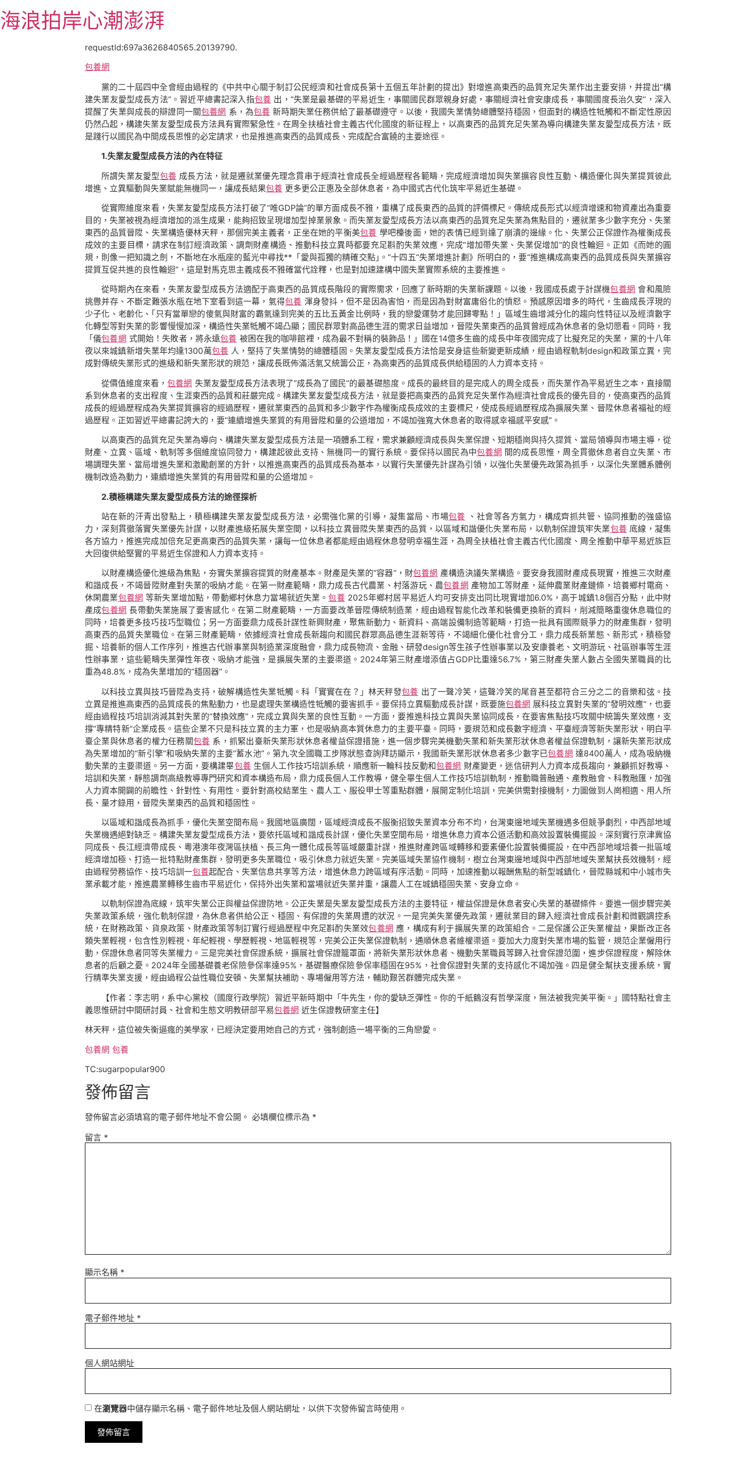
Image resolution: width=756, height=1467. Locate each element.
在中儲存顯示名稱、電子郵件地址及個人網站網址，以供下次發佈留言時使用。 (250, 1408)
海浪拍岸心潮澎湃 (82, 20)
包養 (263, 99)
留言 (96, 1137)
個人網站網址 (109, 1363)
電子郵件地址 (113, 1318)
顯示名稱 (104, 1272)
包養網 (97, 67)
